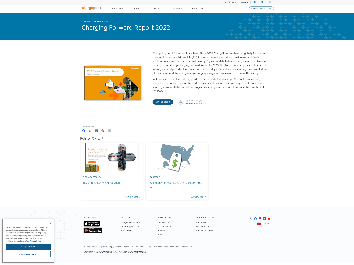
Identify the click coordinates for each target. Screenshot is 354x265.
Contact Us (163, 234)
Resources (197, 8)
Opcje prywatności (113, 247)
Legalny (126, 247)
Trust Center (126, 230)
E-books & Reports (101, 21)
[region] (28, 241)
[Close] (51, 223)
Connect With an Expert (261, 9)
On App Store (92, 224)
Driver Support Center (131, 226)
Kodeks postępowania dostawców (165, 247)
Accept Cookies (28, 247)
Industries (117, 8)
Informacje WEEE (188, 247)
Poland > (266, 223)
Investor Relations (204, 226)
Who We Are (164, 222)
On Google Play (93, 230)
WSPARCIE (244, 2)
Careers (161, 230)
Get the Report (163, 102)
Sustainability (164, 226)
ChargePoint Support (130, 222)
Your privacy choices (28, 254)
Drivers (177, 8)
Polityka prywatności (92, 247)
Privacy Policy (35, 241)
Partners (157, 8)
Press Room (201, 222)
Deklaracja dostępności (140, 247)
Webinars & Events (204, 230)
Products (137, 8)
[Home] (91, 8)
